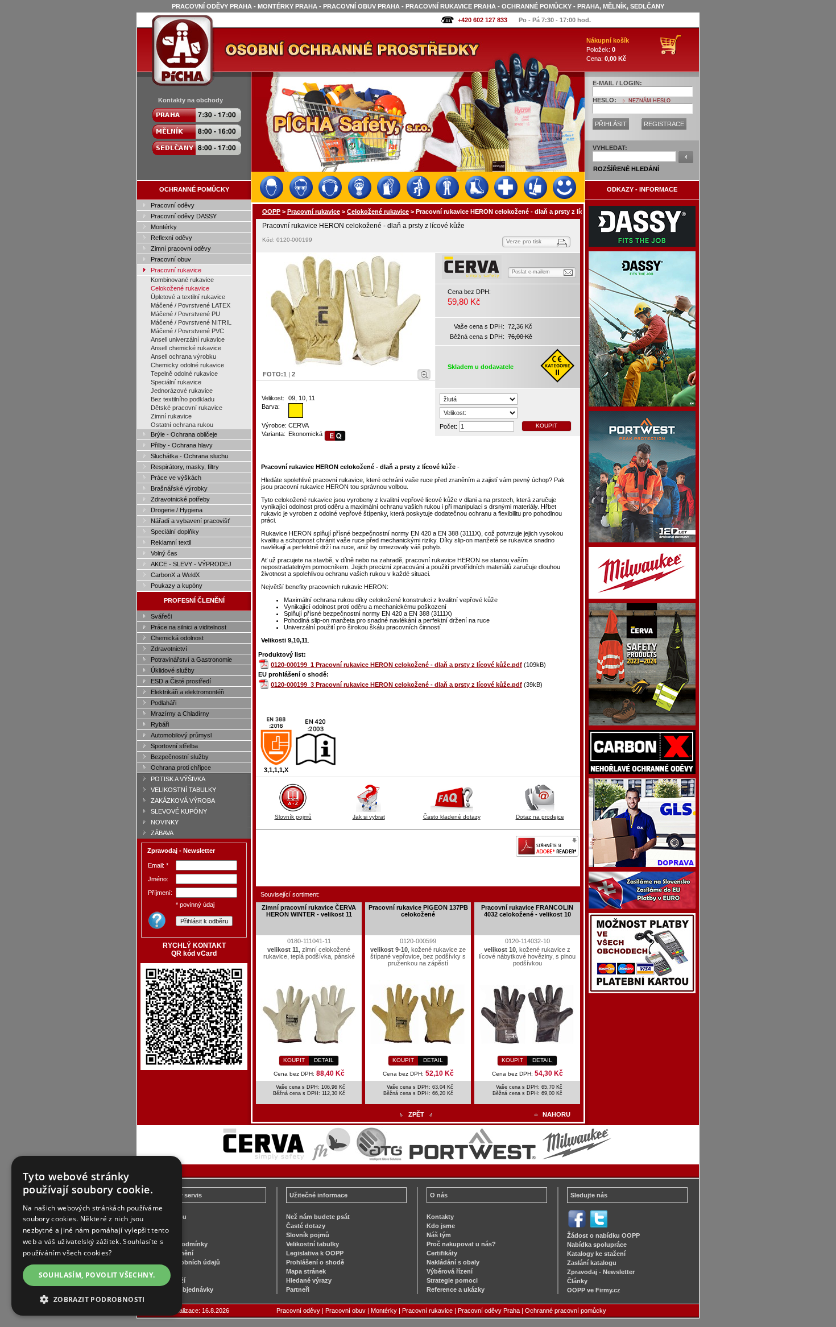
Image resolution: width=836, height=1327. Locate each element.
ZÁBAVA (162, 833)
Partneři (297, 1289)
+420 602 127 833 (482, 19)
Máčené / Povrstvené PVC (187, 330)
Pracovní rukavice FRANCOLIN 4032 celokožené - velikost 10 (527, 911)
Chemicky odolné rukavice (187, 365)
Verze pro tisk (523, 241)
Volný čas (164, 553)
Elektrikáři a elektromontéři (187, 692)
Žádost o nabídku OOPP (603, 1235)
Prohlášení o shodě (315, 1262)
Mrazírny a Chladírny (180, 713)
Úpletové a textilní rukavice (188, 296)
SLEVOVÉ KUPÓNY (179, 811)
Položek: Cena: (607, 49)
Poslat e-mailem (531, 272)
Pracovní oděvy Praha (489, 1310)
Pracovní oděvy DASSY (184, 216)
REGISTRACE (664, 124)
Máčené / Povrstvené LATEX (190, 305)
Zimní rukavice (171, 416)
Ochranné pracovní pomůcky (565, 1310)
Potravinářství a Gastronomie (191, 659)
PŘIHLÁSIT (611, 124)
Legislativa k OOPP (314, 1253)
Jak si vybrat (369, 817)
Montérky (164, 226)
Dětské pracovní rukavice (186, 407)
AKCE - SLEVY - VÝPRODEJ (191, 564)
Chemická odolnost (177, 638)
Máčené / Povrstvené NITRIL (191, 322)
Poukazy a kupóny (176, 585)
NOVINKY (165, 822)
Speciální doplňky (175, 531)
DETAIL (324, 1060)
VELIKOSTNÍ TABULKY (183, 789)
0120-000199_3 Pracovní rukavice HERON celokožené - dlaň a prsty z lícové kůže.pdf (396, 684)
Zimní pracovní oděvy (181, 248)
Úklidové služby (172, 670)
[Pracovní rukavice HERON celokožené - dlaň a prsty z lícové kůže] (345, 310)
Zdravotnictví (169, 648)
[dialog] (96, 1236)
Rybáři (160, 724)
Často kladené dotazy (452, 817)
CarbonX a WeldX (175, 574)
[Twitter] (599, 1226)
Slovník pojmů (293, 817)
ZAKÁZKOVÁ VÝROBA (183, 800)
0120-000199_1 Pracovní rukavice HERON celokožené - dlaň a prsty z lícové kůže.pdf (396, 664)
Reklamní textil (171, 542)
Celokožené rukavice (180, 288)
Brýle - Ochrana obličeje (184, 434)
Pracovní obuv (171, 259)
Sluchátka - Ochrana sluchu (189, 456)
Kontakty (440, 1216)
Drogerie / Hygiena (176, 510)
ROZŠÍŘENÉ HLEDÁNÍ (626, 168)
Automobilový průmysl (181, 735)
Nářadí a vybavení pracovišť (190, 520)
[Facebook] (577, 1226)
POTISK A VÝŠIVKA (178, 779)
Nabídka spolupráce (597, 1244)
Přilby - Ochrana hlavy (182, 445)
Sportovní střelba (174, 746)
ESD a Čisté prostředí (181, 681)
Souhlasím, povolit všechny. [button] (97, 1275)
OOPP (271, 211)
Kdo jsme (441, 1225)
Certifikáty (442, 1253)
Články (577, 1281)
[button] (97, 1298)
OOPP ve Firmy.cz (593, 1290)
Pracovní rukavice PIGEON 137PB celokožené (418, 911)
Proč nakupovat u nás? (461, 1244)
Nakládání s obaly (453, 1262)
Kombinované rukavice (182, 279)
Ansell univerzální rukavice (188, 339)
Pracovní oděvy (172, 205)
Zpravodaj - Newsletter (601, 1271)
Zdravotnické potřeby (180, 499)
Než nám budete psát (318, 1216)
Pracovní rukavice (176, 270)
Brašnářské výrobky (179, 488)
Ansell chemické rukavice (186, 348)
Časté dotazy (305, 1225)
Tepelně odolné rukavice (184, 373)
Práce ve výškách (176, 477)
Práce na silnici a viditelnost (188, 627)
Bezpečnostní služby (180, 756)
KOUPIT (546, 425)
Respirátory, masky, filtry (185, 466)
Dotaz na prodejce (540, 817)
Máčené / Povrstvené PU (185, 313)
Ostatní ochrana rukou (182, 424)
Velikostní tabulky (312, 1244)
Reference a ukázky (456, 1289)
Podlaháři (163, 702)
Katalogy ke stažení (596, 1253)
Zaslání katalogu (591, 1262)
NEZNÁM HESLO (649, 100)
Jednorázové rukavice (182, 390)
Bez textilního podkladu (182, 399)
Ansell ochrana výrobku (183, 356)
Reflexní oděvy (171, 237)
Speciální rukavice (176, 382)
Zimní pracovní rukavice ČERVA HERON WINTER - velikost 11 (309, 911)
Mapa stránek (306, 1271)
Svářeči (161, 616)
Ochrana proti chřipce (181, 767)
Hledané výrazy (309, 1280)
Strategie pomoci (452, 1280)
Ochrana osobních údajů (183, 1262)
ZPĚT (416, 1114)
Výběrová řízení (450, 1271)
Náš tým (439, 1234)
